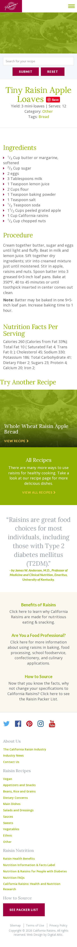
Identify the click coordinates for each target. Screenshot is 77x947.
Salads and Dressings (18, 810)
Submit (25, 71)
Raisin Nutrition (18, 850)
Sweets (8, 823)
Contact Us (11, 762)
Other (47, 111)
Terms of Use (35, 925)
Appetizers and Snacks (19, 785)
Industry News (13, 755)
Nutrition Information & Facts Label (29, 865)
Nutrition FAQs (13, 878)
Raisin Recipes (17, 770)
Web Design (35, 935)
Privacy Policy (58, 925)
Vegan (7, 779)
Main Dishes (11, 804)
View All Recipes (37, 492)
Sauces (8, 816)
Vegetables (11, 829)
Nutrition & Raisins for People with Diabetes (35, 871)
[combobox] (38, 61)
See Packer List (23, 910)
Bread (44, 116)
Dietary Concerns (15, 798)
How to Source (17, 897)
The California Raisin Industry (24, 749)
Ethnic (7, 835)
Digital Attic (55, 935)
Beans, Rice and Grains (19, 791)
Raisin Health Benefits (19, 858)
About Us (12, 741)
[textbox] (38, 61)
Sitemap (15, 925)
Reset (52, 71)
